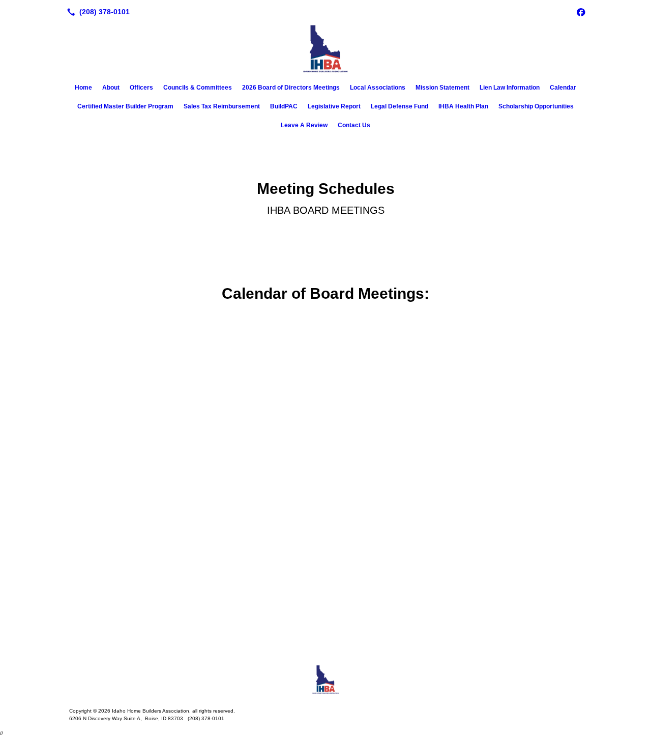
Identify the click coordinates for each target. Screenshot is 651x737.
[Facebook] (581, 11)
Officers (141, 87)
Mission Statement (442, 87)
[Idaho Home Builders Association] (325, 679)
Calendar (563, 87)
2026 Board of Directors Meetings (291, 87)
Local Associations (377, 87)
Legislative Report (334, 106)
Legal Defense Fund (399, 106)
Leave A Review (304, 125)
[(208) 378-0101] (96, 11)
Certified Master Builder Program (125, 106)
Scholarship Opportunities (536, 106)
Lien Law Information (510, 87)
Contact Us (354, 125)
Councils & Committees (197, 87)
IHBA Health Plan (463, 106)
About (111, 87)
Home (83, 87)
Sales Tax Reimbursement (222, 106)
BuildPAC (284, 106)
